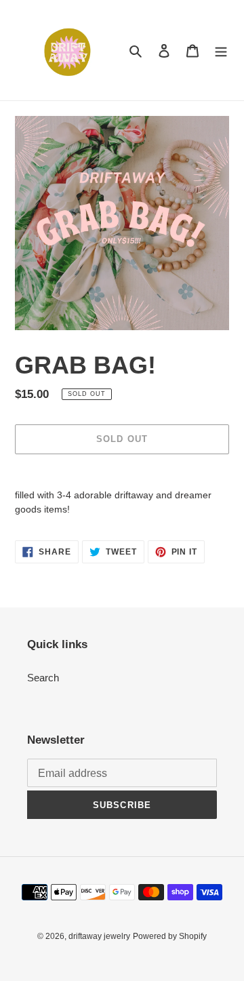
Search (43, 677)
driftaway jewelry (99, 936)
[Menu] (221, 50)
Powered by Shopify (170, 936)
